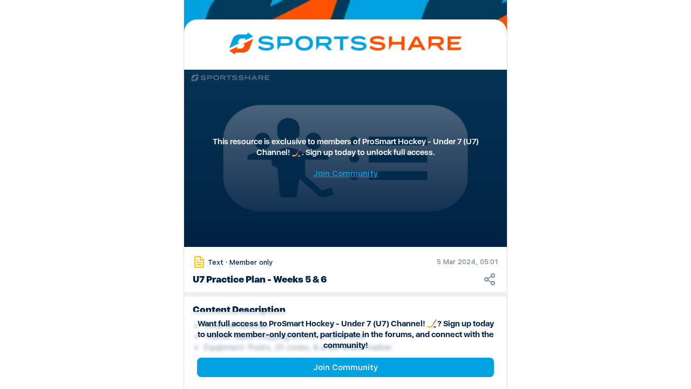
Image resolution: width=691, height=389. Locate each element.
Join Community (345, 367)
